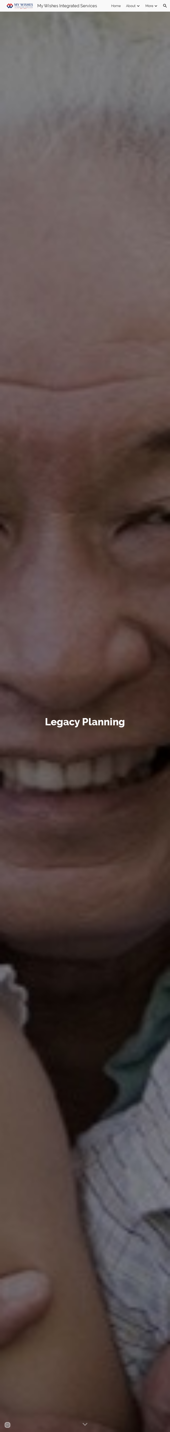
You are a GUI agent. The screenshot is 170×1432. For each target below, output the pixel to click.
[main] (85, 721)
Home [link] (116, 6)
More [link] (149, 6)
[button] (165, 6)
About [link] (131, 6)
